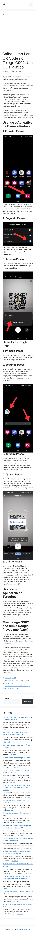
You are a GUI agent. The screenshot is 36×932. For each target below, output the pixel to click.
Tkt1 (5, 4)
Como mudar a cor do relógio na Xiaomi (16, 758)
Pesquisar (6, 698)
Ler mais (7, 742)
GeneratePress (25, 929)
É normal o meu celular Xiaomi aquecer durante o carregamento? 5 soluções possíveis (16, 788)
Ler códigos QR (10, 678)
